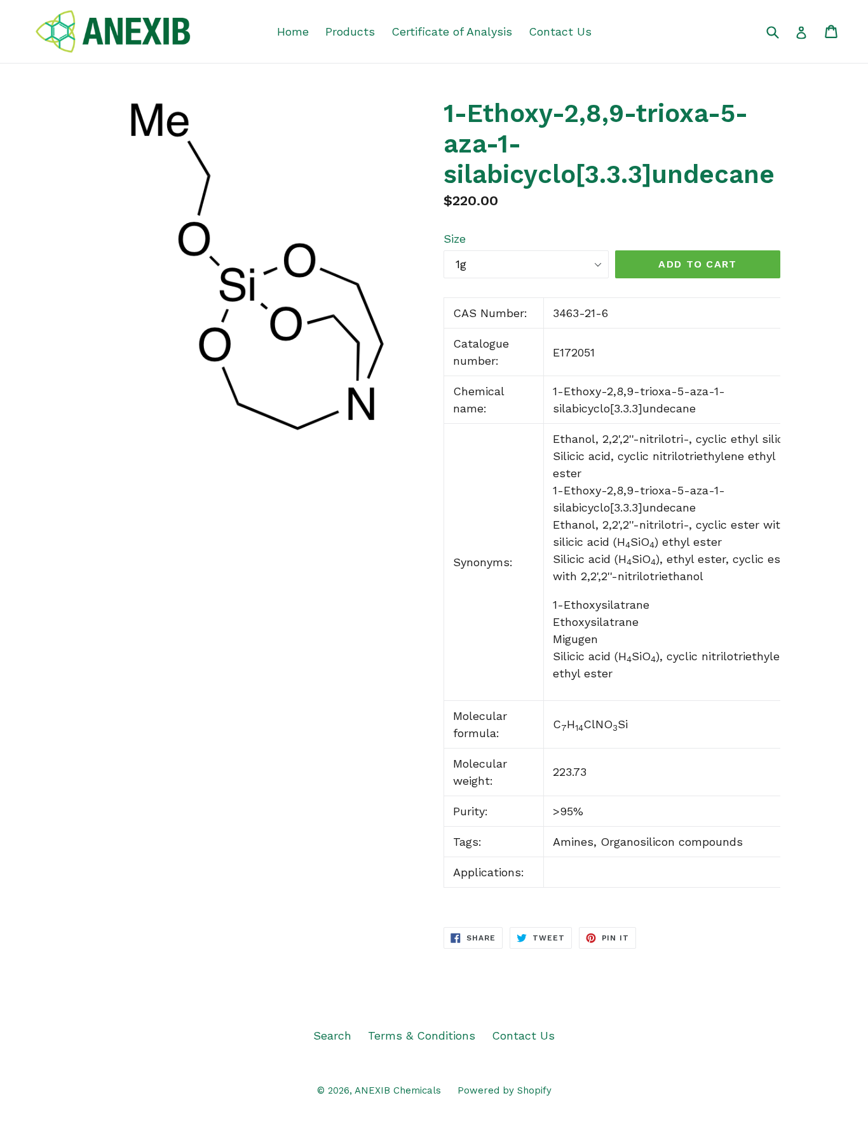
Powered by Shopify (505, 1090)
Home (293, 31)
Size (455, 238)
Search (332, 1035)
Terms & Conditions (421, 1035)
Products (350, 31)
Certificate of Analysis (451, 31)
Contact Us (560, 31)
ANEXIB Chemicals (398, 1090)
